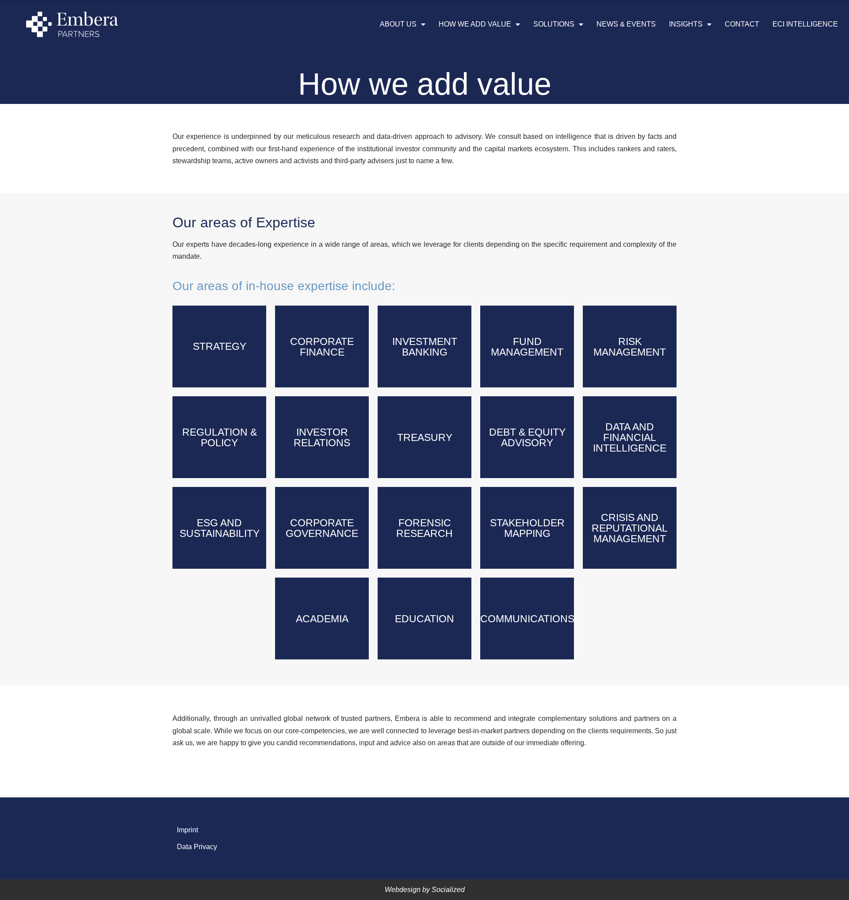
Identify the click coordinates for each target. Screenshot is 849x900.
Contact (742, 24)
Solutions (553, 24)
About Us (398, 24)
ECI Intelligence (805, 24)
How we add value (475, 24)
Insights (686, 24)
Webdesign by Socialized (425, 889)
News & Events (626, 24)
